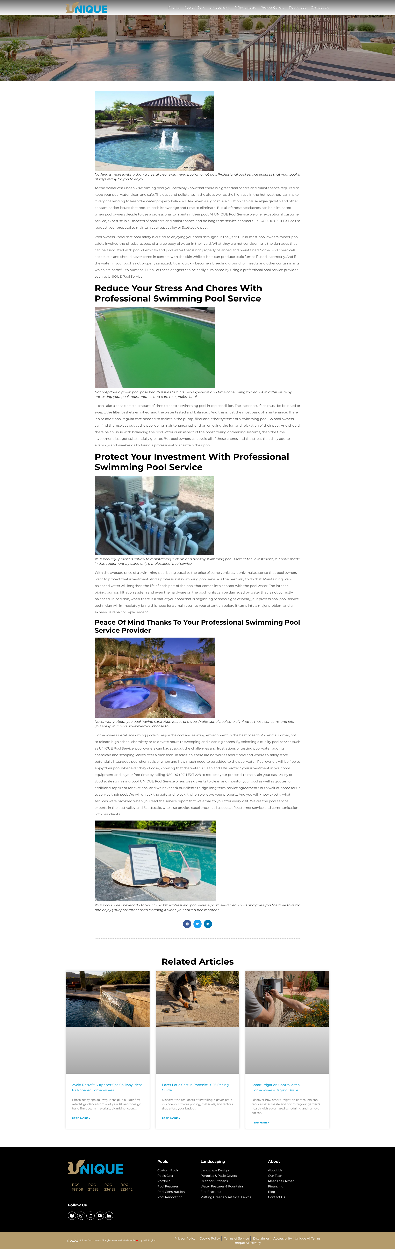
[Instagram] (81, 1216)
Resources (297, 7)
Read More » (81, 1118)
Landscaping (220, 7)
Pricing (174, 7)
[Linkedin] (90, 1216)
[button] (187, 924)
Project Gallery (272, 7)
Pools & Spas (194, 7)
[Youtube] (100, 1216)
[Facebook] (72, 1216)
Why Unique (245, 7)
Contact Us (320, 7)
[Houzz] (109, 1216)
